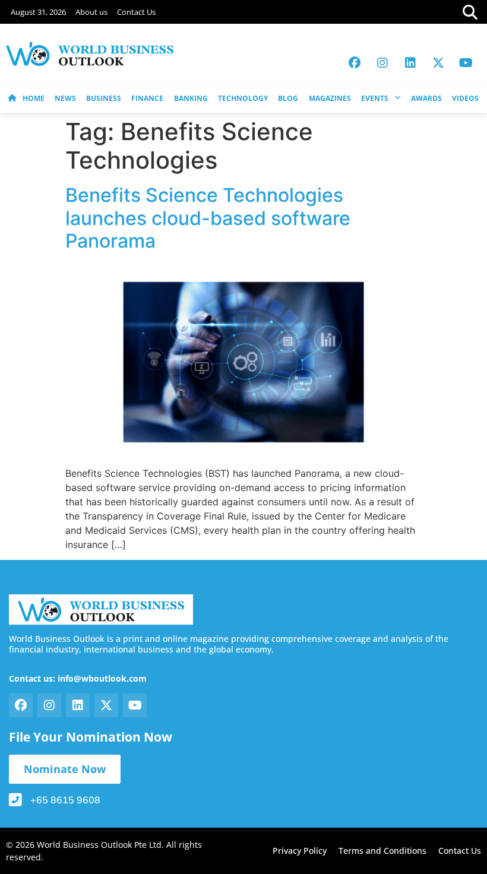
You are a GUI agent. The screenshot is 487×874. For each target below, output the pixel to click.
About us (91, 12)
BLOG (288, 98)
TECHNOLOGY (243, 98)
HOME (34, 98)
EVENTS (374, 98)
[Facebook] (354, 63)
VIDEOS (465, 98)
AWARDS (426, 98)
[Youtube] (466, 63)
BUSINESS (103, 98)
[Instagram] (382, 63)
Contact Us (136, 12)
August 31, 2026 (38, 12)
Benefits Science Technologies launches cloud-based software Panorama (207, 217)
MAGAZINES (330, 98)
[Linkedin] (410, 63)
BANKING (191, 98)
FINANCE (147, 98)
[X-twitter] (438, 63)
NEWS (65, 98)
